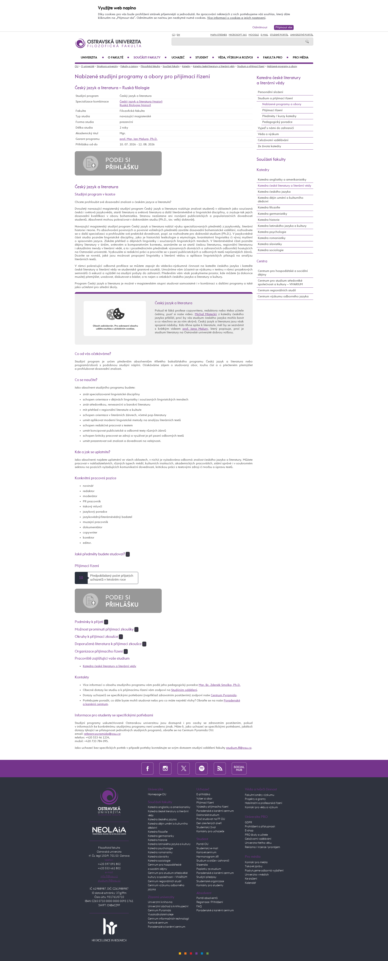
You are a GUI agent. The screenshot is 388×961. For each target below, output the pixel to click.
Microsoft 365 (238, 35)
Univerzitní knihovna (160, 902)
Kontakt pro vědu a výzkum (261, 807)
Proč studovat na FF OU (210, 819)
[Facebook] (147, 768)
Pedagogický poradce (277, 122)
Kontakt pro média (256, 862)
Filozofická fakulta (150, 66)
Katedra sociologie (271, 250)
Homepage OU (157, 794)
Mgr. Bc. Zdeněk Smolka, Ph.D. (219, 684)
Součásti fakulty (150, 57)
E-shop (249, 830)
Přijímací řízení (272, 110)
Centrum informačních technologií (168, 918)
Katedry (186, 66)
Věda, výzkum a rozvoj (238, 57)
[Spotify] (201, 768)
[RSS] (220, 768)
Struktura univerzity (107, 66)
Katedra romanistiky (272, 238)
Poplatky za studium (208, 869)
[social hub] (239, 768)
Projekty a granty (255, 799)
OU (76, 66)
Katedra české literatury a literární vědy (214, 66)
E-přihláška (203, 794)
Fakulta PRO (275, 57)
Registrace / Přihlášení (209, 902)
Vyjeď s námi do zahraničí (276, 128)
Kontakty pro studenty (209, 885)
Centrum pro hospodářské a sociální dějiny (283, 272)
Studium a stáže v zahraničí (212, 860)
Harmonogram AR (207, 856)
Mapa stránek (218, 35)
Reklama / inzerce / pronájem (262, 847)
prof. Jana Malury (195, 328)
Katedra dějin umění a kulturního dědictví (280, 199)
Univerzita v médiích (257, 874)
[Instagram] (165, 768)
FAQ (199, 906)
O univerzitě (87, 66)
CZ (173, 35)
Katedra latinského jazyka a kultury (282, 225)
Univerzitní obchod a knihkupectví (168, 906)
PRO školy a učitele (256, 834)
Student (204, 57)
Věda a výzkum (268, 134)
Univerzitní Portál (301, 35)
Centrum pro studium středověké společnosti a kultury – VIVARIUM (280, 282)
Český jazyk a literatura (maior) (141, 101)
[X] (183, 768)
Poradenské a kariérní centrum (166, 926)
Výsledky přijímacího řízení (212, 806)
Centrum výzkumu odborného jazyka (283, 296)
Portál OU (202, 844)
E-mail (264, 35)
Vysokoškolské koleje (160, 914)
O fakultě (118, 57)
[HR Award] (109, 929)
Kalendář (250, 883)
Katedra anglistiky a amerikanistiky (282, 179)
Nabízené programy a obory (282, 66)
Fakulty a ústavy (129, 66)
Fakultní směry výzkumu (259, 795)
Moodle (254, 35)
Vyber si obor (204, 798)
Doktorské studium (207, 815)
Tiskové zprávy (254, 866)
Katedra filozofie (269, 207)
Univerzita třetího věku (258, 843)
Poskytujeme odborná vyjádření (264, 870)
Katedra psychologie (272, 231)
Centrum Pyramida (223, 695)
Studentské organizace (210, 881)
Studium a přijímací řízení (250, 66)
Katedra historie (268, 219)
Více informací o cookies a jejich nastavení (236, 17)
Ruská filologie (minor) (135, 105)
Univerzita (92, 57)
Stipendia (202, 864)
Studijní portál (279, 35)
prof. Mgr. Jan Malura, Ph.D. (138, 138)
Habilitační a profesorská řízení (263, 803)
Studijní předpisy (206, 877)
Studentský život (206, 827)
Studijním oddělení (184, 690)
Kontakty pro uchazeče (210, 831)
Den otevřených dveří (209, 823)
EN (178, 35)
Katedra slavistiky (270, 244)
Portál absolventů (207, 898)
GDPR (248, 822)
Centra (262, 261)
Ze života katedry (269, 146)
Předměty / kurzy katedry (279, 116)
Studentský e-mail (207, 848)
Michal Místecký (206, 314)
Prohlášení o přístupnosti (260, 826)
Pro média (300, 57)
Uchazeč (181, 57)
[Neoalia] (109, 830)
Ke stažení (251, 878)
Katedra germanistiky (272, 213)
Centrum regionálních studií (277, 290)
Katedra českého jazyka (274, 191)
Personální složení (270, 92)
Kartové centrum (158, 922)
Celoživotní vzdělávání (273, 140)
